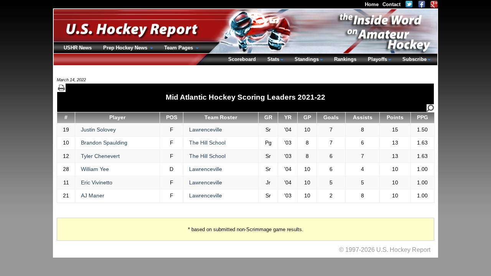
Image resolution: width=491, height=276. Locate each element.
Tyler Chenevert (100, 156)
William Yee (95, 169)
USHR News (78, 48)
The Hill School (207, 143)
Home (372, 4)
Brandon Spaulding (104, 143)
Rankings (345, 59)
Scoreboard (242, 59)
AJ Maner (92, 195)
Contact (391, 4)
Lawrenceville (205, 130)
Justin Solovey (98, 130)
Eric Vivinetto (96, 182)
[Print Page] (61, 88)
